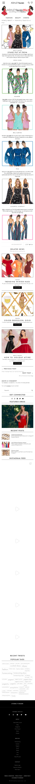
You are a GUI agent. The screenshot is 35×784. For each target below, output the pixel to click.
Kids (17, 752)
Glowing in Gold (15, 450)
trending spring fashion (6, 695)
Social (17, 748)
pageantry (5, 684)
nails (31, 677)
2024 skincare (5, 663)
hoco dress (27, 670)
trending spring (21, 692)
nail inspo (27, 677)
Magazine (17, 727)
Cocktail (17, 744)
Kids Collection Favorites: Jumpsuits (18, 442)
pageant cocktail (18, 679)
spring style (27, 687)
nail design (27, 675)
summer (4, 690)
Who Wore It (17, 729)
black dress (18, 663)
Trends (13, 696)
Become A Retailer (17, 767)
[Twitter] (20, 398)
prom (25, 683)
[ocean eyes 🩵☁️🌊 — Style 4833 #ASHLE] (17, 573)
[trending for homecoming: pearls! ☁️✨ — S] (17, 637)
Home (4, 20)
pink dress (20, 683)
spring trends (22, 688)
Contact (17, 733)
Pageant (17, 746)
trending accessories (5, 692)
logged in (9, 386)
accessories (12, 663)
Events (17, 731)
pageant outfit (28, 681)
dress (24, 665)
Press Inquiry (17, 769)
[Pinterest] (17, 398)
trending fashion (14, 692)
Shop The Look (17, 756)
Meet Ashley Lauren (17, 722)
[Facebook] (12, 398)
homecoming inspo (19, 675)
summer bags (9, 690)
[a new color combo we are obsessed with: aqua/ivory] (17, 509)
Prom (17, 754)
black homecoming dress (25, 663)
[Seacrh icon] (28, 2)
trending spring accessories (23, 693)
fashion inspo (12, 668)
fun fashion (27, 668)
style (27, 688)
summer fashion (15, 690)
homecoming (7, 673)
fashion (5, 669)
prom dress (30, 683)
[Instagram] (14, 398)
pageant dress (28, 679)
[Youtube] (22, 398)
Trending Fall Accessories (16, 434)
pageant (11, 679)
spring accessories (5, 687)
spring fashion (14, 687)
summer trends (23, 690)
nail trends (4, 679)
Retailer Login (17, 765)
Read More (18, 287)
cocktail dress (15, 665)
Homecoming (17, 741)
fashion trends (20, 669)
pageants (13, 684)
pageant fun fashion (19, 681)
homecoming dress (20, 673)
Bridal (17, 750)
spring (25, 685)
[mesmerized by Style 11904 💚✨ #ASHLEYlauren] (17, 605)
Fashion (18, 20)
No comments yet (16, 244)
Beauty (10, 20)
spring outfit (22, 687)
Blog (17, 724)
